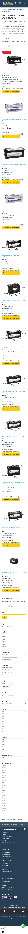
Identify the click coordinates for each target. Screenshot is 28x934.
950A (4, 795)
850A (4, 790)
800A (4, 788)
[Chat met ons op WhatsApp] (23, 926)
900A (4, 793)
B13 (4, 749)
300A (4, 765)
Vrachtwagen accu (10, 9)
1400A (4, 810)
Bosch (4, 634)
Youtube (15, 824)
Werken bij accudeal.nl (8, 887)
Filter (4, 617)
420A (4, 767)
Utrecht (4, 867)
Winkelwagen (22, 909)
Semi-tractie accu (7, 672)
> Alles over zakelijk (7, 856)
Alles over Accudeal (7, 889)
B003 (4, 741)
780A (4, 785)
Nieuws (4, 885)
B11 (4, 747)
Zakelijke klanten (6, 852)
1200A (4, 808)
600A (4, 775)
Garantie (4, 840)
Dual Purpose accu (7, 667)
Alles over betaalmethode (9, 899)
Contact (18, 918)
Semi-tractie (6, 670)
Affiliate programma (7, 854)
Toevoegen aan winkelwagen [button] (11, 91)
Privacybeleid (6, 907)
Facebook (6, 824)
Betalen (4, 834)
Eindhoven (4, 869)
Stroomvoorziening (7, 659)
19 (3, 711)
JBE (4, 639)
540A (4, 772)
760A (4, 782)
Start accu (5, 675)
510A (4, 770)
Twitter (23, 824)
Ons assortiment (6, 881)
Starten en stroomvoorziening (10, 657)
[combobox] (14, 626)
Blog (3, 883)
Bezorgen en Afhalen (7, 836)
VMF (4, 644)
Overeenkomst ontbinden (20, 916)
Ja (3, 757)
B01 (4, 744)
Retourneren (5, 838)
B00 (4, 739)
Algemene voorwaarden (7, 916)
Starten (5, 654)
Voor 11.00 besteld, (12, 819)
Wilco (4, 646)
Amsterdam (5, 865)
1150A (4, 805)
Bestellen (4, 832)
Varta (4, 641)
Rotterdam (5, 863)
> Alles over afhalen (7, 871)
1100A (4, 803)
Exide (4, 636)
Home (3, 9)
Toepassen (5, 686)
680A (4, 777)
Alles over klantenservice (8, 842)
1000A (4, 798)
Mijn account (4, 911)
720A (4, 780)
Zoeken (14, 911)
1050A (4, 800)
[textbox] (14, 626)
